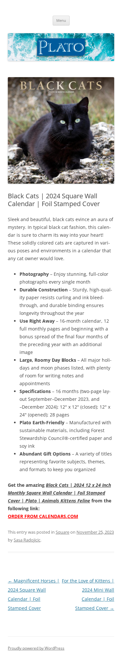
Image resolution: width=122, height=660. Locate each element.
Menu (61, 20)
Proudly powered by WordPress (36, 648)
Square (62, 532)
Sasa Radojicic (27, 540)
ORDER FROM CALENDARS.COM (43, 516)
